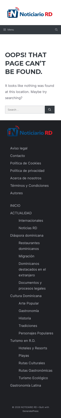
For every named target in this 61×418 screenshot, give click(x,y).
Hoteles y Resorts (33, 348)
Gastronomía (29, 311)
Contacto (17, 156)
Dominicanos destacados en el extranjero (32, 269)
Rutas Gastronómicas (35, 370)
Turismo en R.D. (22, 341)
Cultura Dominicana (26, 296)
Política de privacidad (27, 171)
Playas (24, 356)
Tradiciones (28, 326)
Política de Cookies (25, 163)
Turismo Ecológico (33, 378)
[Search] (50, 109)
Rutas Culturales (32, 363)
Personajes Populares (36, 333)
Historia (25, 318)
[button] (56, 29)
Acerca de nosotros (25, 178)
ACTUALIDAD (21, 213)
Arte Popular (29, 303)
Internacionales (31, 220)
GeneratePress (30, 411)
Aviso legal (18, 148)
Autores (16, 193)
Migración (26, 256)
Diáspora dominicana (26, 235)
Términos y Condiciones (29, 186)
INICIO (15, 206)
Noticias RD (28, 228)
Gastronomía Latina (25, 385)
